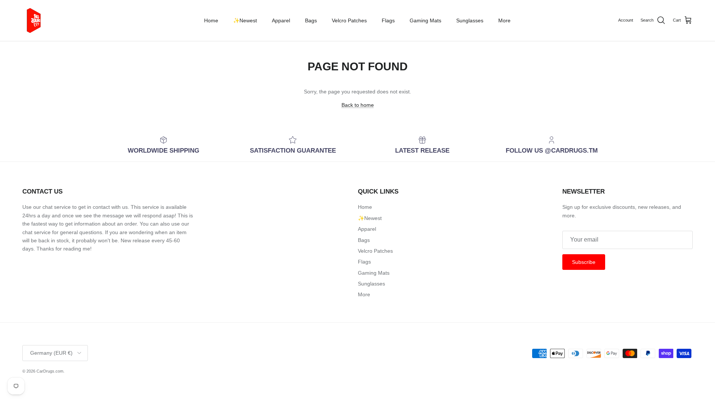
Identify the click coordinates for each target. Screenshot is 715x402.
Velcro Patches (349, 20)
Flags (388, 20)
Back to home (357, 105)
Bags (311, 20)
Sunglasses (469, 20)
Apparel (281, 20)
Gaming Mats (425, 20)
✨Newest (245, 20)
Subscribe (583, 262)
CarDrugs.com (49, 371)
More (504, 20)
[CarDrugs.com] (35, 20)
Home (211, 20)
